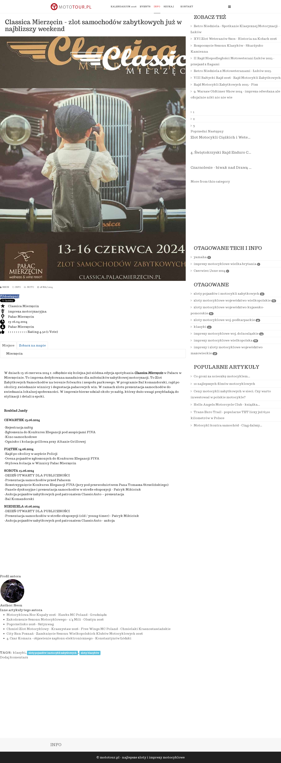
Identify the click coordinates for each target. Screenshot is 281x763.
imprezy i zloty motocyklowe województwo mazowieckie (227, 350)
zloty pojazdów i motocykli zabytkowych (52, 652)
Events (145, 6)
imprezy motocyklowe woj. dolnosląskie (227, 333)
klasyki (19, 652)
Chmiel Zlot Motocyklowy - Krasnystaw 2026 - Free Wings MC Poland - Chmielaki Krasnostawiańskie (89, 629)
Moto (30, 287)
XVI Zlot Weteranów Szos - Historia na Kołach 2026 (235, 39)
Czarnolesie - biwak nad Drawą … (221, 167)
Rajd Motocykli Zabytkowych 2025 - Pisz (225, 84)
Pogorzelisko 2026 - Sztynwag (30, 624)
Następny (216, 131)
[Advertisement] (93, 548)
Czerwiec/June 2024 (210, 271)
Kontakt (187, 6)
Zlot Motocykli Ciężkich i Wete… (220, 137)
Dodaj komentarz (14, 657)
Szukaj (169, 6)
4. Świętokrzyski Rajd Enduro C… (221, 152)
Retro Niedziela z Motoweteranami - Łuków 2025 (232, 71)
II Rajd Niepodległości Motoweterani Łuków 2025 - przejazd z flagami (232, 61)
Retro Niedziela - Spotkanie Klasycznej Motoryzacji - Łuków (235, 29)
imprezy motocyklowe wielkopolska (225, 340)
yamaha (201, 257)
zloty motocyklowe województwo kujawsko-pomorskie (227, 310)
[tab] (8, 345)
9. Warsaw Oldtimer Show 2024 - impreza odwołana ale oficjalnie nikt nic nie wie (235, 94)
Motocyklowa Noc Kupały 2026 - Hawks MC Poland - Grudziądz (57, 615)
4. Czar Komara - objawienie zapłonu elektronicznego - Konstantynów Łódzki (69, 638)
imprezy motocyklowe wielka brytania (226, 264)
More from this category (210, 181)
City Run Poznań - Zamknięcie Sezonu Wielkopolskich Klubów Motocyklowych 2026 (75, 633)
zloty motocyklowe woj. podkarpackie (226, 320)
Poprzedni (199, 131)
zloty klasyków (90, 652)
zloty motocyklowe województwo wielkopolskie (234, 300)
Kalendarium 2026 (124, 6)
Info (157, 6)
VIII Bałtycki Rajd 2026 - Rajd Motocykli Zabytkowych (237, 78)
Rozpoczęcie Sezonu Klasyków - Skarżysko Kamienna (227, 48)
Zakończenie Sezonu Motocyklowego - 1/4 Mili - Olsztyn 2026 (55, 619)
